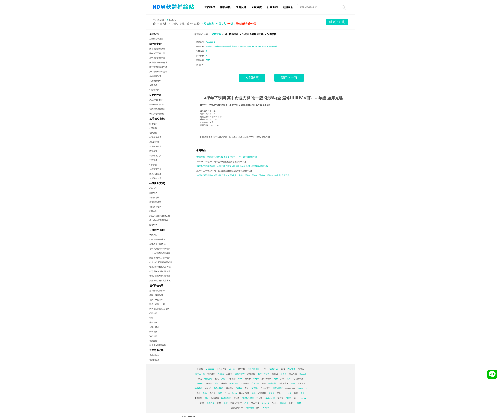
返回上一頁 (289, 78)
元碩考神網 (218, 388)
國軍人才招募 (155, 174)
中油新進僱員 (155, 137)
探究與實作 (240, 374)
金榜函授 (241, 369)
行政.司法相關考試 (157, 239)
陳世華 (239, 388)
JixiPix (232, 369)
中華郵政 (153, 128)
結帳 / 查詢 (337, 22)
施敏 (205, 393)
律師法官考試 (155, 207)
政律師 (209, 383)
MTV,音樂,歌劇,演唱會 (159, 309)
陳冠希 (237, 398)
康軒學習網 (266, 379)
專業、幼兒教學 (156, 300)
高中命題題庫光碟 (157, 58)
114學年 (266, 408)
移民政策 (211, 374)
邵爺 (293, 383)
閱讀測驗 (230, 388)
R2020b (302, 374)
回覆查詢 (257, 7)
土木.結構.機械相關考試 (159, 253)
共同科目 (153, 235)
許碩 (282, 379)
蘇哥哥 (283, 374)
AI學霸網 (231, 379)
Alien (240, 379)
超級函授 (251, 374)
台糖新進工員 (155, 169)
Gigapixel (265, 403)
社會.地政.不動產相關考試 (160, 262)
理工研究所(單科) (156, 100)
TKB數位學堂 (248, 398)
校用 (296, 393)
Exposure (210, 369)
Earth (234, 393)
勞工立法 (255, 403)
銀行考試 (153, 123)
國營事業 (153, 151)
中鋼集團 (153, 165)
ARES (288, 398)
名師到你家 (221, 369)
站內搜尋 (210, 7)
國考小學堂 (244, 393)
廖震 (220, 393)
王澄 (303, 393)
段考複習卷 (226, 398)
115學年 (254, 388)
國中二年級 (200, 374)
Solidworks (302, 388)
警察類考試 (154, 197)
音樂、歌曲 (154, 327)
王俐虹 (291, 403)
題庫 (202, 403)
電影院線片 (154, 360)
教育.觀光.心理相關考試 (159, 271)
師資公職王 (283, 383)
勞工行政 (293, 374)
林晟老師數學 (155, 81)
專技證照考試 (155, 202)
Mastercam (273, 369)
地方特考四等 (263, 374)
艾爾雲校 (153, 85)
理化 (246, 403)
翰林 (219, 403)
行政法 (221, 374)
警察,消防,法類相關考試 (159, 276)
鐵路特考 (153, 193)
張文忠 (275, 374)
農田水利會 (154, 142)
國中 (198, 393)
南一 (264, 383)
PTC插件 (291, 369)
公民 (206, 398)
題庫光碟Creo (237, 408)
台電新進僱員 (155, 146)
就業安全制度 (236, 403)
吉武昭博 (272, 383)
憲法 (283, 369)
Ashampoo (290, 388)
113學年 (198, 398)
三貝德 (259, 398)
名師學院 (245, 383)
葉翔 (216, 383)
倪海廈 (200, 369)
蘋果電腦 (153, 322)
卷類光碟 (208, 379)
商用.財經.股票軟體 (157, 345)
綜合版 (208, 388)
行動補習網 (154, 90)
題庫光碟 (210, 403)
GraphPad (233, 383)
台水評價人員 (155, 178)
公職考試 (153, 188)
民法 (279, 393)
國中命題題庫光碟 (157, 53)
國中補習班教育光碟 (158, 67)
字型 (151, 318)
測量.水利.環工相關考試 (159, 258)
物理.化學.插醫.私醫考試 (160, 267)
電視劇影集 (154, 355)
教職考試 (153, 211)
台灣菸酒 (153, 133)
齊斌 (247, 388)
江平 (289, 379)
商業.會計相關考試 (157, 244)
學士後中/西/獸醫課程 (158, 220)
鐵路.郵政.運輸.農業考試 (160, 280)
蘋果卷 (248, 379)
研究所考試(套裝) (156, 113)
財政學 (224, 383)
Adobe (275, 403)
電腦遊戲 (153, 341)
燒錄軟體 (250, 408)
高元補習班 (278, 388)
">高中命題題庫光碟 (253, 34)
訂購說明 (288, 7)
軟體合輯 (153, 313)
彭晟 (200, 379)
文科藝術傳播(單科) (157, 109)
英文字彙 (255, 383)
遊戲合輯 (153, 336)
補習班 (301, 369)
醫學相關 (153, 331)
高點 (223, 379)
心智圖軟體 (298, 379)
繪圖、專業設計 (156, 295)
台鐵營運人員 (155, 155)
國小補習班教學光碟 (158, 62)
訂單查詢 (272, 7)
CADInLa (199, 383)
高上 (296, 398)
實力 (299, 403)
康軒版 (212, 393)
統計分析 (287, 393)
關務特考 (153, 225)
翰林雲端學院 (155, 76)
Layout (303, 398)
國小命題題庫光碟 (157, 49)
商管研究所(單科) (156, 104)
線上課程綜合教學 (157, 290)
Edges (256, 379)
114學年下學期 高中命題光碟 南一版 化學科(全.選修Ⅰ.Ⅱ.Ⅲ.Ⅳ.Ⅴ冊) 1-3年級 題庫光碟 (271, 98)
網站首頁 (216, 34)
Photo (227, 393)
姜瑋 (254, 393)
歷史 (217, 379)
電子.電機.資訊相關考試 (159, 248)
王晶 (264, 369)
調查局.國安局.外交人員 (159, 216)
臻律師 (283, 403)
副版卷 (229, 374)
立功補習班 (265, 388)
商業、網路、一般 (157, 304)
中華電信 (153, 160)
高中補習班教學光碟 (158, 71)
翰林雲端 (215, 398)
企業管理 (301, 383)
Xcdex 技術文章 (156, 39)
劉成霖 (280, 398)
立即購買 (252, 78)
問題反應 (241, 7)
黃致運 (272, 393)
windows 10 (270, 398)
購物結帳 (225, 7)
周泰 (276, 379)
